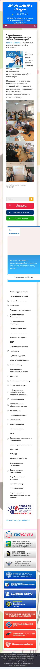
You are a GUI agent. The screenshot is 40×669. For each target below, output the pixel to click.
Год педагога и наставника (20, 310)
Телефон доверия (17, 424)
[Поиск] (31, 199)
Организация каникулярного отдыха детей (21, 439)
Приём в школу (16, 365)
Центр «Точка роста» (18, 301)
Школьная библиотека (19, 346)
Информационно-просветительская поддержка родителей (18, 392)
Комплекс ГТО (15, 410)
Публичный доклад (17, 356)
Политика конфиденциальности (17, 520)
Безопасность (15, 420)
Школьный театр (16, 484)
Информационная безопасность (17, 316)
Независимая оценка (18, 337)
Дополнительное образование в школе (18, 405)
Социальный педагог (18, 385)
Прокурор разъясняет (18, 415)
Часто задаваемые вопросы (21, 445)
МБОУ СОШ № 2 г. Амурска (20, 7)
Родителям (14, 351)
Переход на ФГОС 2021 (19, 296)
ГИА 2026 (13, 454)
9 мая (12, 433)
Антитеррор (14, 305)
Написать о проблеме (24, 277)
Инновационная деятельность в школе (19, 370)
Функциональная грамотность (16, 464)
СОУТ (12, 342)
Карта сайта (14, 449)
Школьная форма (17, 429)
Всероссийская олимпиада (20, 381)
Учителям (14, 376)
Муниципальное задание (19, 360)
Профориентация (17, 399)
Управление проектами (19, 333)
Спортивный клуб (17, 488)
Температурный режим (19, 292)
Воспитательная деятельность (16, 471)
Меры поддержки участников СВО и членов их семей (20, 495)
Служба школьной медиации (17, 478)
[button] (6, 26)
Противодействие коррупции (17, 323)
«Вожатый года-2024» (18, 458)
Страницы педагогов (18, 328)
